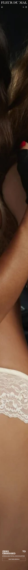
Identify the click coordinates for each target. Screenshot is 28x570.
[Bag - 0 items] (26, 7)
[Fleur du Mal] (14, 2)
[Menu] (2, 7)
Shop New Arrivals (14, 559)
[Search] (23, 7)
